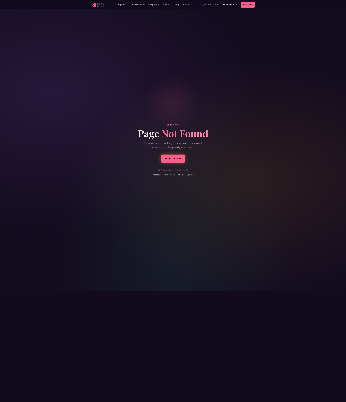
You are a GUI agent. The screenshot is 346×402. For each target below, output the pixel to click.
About (166, 4)
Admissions (137, 4)
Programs (121, 4)
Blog (176, 4)
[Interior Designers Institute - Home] (98, 5)
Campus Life (154, 4)
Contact (185, 4)
